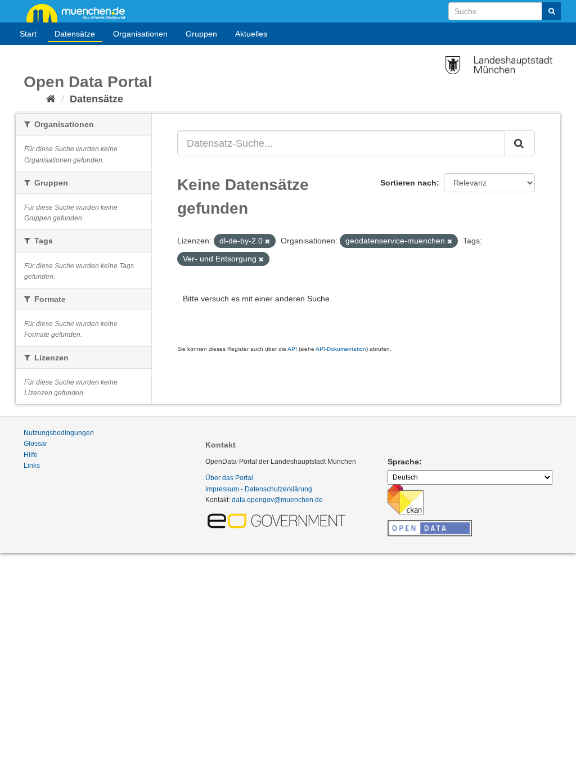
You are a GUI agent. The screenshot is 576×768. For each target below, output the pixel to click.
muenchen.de (80, 12)
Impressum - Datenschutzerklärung (258, 489)
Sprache (403, 461)
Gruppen (201, 33)
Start (28, 33)
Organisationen (140, 33)
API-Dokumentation (341, 349)
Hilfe (31, 455)
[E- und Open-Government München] (278, 520)
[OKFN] (430, 525)
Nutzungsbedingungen (59, 433)
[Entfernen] (267, 241)
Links (32, 465)
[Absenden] (551, 11)
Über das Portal (229, 478)
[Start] (51, 99)
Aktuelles (251, 33)
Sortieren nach (408, 182)
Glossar (35, 444)
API (292, 349)
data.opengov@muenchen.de (277, 500)
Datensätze (75, 33)
